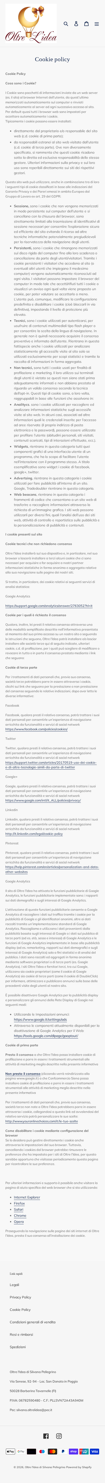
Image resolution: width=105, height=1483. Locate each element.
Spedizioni (18, 1347)
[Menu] (97, 23)
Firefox (19, 1203)
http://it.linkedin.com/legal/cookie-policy (34, 834)
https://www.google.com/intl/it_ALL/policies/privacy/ (43, 800)
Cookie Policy (20, 1309)
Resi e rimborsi (21, 1334)
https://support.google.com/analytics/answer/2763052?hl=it (49, 606)
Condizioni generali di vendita (32, 1322)
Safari (18, 1209)
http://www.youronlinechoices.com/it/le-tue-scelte (41, 1121)
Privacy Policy (20, 1297)
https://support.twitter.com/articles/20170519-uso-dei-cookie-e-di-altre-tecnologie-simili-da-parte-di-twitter (51, 765)
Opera (19, 1221)
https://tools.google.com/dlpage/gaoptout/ (46, 1036)
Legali (14, 1285)
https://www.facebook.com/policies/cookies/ (36, 729)
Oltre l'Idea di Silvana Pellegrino (45, 1467)
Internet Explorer (27, 1197)
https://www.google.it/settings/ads (40, 1019)
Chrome (20, 1215)
